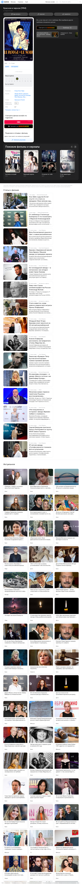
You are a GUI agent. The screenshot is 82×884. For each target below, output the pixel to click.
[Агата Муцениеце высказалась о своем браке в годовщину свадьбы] (41, 636)
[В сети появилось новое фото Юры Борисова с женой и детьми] (15, 739)
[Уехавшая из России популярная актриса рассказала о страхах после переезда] (67, 713)
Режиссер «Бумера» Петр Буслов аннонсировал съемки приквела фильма (39, 359)
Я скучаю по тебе (47, 174)
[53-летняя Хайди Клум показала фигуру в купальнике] (15, 816)
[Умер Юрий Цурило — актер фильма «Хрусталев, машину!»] (67, 584)
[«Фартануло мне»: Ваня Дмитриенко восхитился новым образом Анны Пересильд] (41, 532)
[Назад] (71, 146)
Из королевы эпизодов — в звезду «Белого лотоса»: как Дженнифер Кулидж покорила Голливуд (40, 376)
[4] (14, 81)
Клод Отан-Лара (19, 91)
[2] (9, 81)
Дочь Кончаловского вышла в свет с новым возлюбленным (40, 233)
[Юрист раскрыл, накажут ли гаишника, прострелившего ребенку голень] (67, 661)
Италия (22, 100)
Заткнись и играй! (10, 174)
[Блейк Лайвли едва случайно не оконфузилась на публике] (15, 765)
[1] (6, 81)
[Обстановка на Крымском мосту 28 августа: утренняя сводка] (67, 481)
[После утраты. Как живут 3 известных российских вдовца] (15, 558)
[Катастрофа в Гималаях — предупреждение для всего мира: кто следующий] (15, 584)
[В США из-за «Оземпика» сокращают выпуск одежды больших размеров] (15, 842)
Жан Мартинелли (20, 97)
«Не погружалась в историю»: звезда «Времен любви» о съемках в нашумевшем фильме (39, 412)
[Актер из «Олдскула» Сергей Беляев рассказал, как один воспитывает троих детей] (67, 507)
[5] (17, 81)
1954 (5, 63)
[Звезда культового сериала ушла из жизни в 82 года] (41, 739)
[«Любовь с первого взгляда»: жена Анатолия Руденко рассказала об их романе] (15, 481)
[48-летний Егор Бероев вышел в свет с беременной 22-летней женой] (67, 816)
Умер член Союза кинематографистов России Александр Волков (40, 288)
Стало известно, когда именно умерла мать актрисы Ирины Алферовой (40, 305)
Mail (3, 882)
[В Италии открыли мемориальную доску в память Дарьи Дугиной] (41, 713)
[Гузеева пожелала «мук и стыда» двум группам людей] (41, 790)
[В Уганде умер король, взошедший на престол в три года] (15, 868)
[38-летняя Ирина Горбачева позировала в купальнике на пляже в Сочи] (67, 790)
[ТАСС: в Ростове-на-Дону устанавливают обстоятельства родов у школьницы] (41, 558)
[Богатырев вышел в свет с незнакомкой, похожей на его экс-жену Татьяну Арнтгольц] (41, 507)
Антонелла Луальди (24, 95)
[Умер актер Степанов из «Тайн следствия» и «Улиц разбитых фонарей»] (41, 584)
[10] (30, 81)
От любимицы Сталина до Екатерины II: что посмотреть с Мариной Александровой (40, 217)
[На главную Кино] (6, 2)
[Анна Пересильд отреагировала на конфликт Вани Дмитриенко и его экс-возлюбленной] (15, 713)
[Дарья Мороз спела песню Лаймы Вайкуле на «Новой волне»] (15, 687)
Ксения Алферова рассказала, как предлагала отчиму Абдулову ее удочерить (40, 341)
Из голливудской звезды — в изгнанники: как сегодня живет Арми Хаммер (40, 270)
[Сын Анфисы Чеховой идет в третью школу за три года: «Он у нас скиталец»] (41, 842)
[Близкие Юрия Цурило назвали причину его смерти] (67, 636)
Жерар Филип (19, 93)
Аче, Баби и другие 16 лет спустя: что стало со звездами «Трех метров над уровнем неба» (40, 199)
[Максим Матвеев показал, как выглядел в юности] (67, 532)
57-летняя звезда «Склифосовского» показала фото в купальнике (40, 447)
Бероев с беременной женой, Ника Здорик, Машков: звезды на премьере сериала (40, 252)
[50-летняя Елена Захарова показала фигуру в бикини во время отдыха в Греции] (41, 687)
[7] (22, 81)
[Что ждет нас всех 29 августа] (15, 610)
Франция (17, 100)
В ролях (7, 93)
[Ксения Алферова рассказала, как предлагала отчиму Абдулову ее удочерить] (41, 765)
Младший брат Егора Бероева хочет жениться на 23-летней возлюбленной (39, 323)
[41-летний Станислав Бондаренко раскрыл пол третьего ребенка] (41, 868)
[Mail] (2, 2)
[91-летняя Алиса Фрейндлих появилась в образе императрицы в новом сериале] (15, 636)
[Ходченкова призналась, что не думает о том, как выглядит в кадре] (67, 765)
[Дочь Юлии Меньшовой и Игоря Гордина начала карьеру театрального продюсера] (67, 558)
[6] (20, 81)
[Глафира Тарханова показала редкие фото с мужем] (15, 507)
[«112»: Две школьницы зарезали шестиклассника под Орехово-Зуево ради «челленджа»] (67, 610)
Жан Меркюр (18, 97)
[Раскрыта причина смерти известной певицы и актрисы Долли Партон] (15, 661)
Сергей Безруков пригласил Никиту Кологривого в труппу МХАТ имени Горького (40, 429)
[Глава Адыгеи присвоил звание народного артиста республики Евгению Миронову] (15, 790)
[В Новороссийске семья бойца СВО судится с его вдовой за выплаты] (67, 739)
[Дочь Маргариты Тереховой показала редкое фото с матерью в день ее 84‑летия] (41, 481)
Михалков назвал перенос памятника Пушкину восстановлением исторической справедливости (39, 394)
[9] (28, 81)
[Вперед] (75, 146)
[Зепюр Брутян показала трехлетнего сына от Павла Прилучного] (67, 868)
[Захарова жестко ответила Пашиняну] (41, 661)
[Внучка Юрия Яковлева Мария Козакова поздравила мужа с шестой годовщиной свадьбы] (15, 532)
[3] (12, 81)
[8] (25, 81)
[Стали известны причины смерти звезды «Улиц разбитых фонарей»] (41, 610)
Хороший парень (29, 174)
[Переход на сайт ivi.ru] (18, 122)
